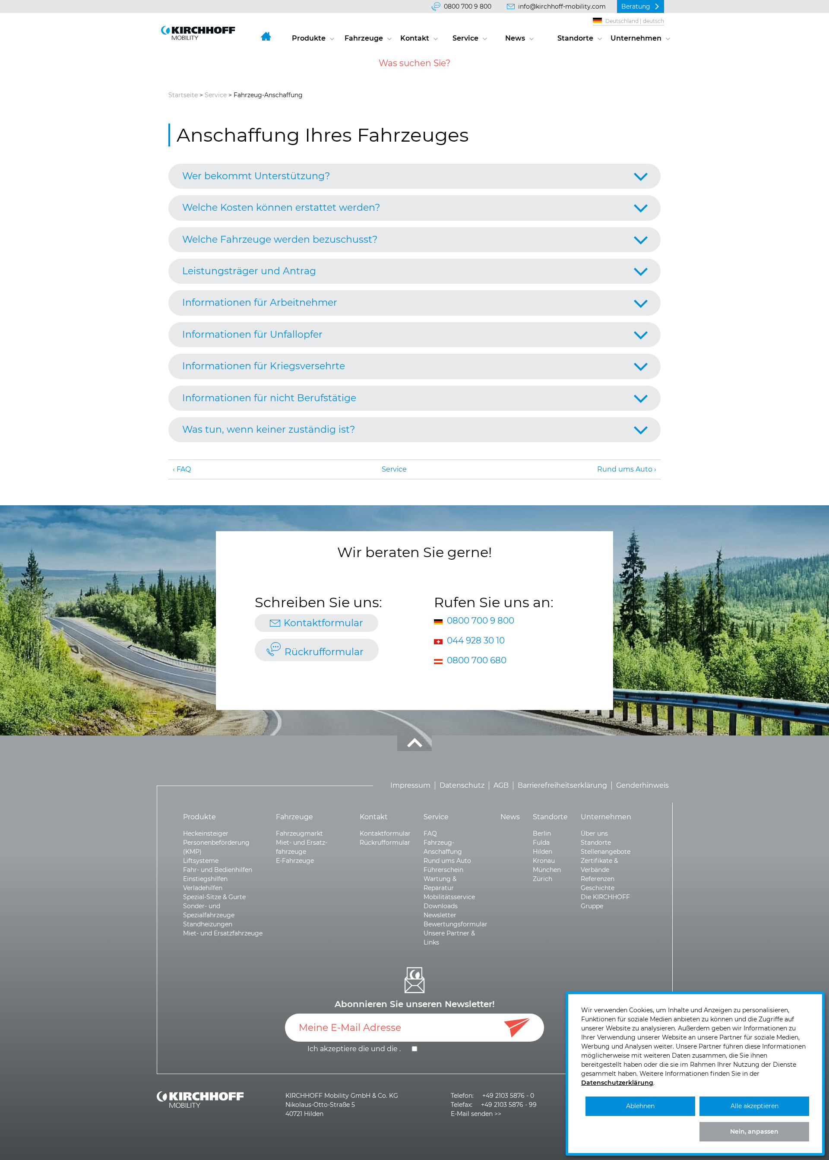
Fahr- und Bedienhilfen (217, 870)
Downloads (441, 906)
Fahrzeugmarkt (299, 833)
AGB (501, 786)
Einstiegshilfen (205, 879)
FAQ (184, 469)
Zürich (542, 879)
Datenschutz (462, 786)
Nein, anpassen (754, 1131)
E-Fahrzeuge (295, 861)
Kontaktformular (323, 623)
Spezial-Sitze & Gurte (214, 897)
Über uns (594, 833)
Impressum (410, 786)
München (547, 870)
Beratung (635, 6)
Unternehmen (636, 38)
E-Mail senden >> (476, 1114)
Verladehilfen (202, 888)
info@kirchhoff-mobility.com (562, 6)
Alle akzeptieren (754, 1106)
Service (465, 38)
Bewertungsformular (455, 924)
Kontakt (414, 38)
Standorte (575, 38)
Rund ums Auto (624, 469)
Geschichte (597, 888)
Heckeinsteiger (205, 833)
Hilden (542, 852)
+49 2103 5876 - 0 (508, 1096)
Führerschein (443, 870)
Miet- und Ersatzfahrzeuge (223, 933)
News (515, 38)
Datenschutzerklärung (617, 1083)
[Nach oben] (414, 743)
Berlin (542, 833)
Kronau (544, 861)
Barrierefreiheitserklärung (562, 786)
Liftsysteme (200, 861)
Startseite (183, 95)
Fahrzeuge (364, 38)
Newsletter (440, 915)
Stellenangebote (605, 852)
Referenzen (597, 879)
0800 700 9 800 (467, 6)
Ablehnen (640, 1106)
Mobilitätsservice (449, 897)
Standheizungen (207, 924)
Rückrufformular (324, 652)
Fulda (541, 842)
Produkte (309, 38)
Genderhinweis (642, 786)
